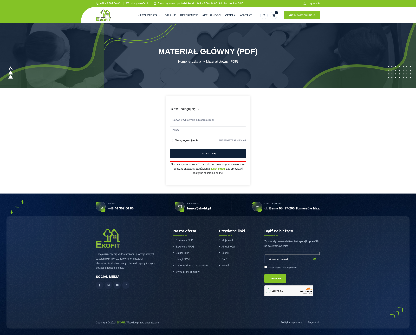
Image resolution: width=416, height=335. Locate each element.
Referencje (189, 15)
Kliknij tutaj (218, 168)
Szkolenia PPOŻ (185, 246)
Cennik (230, 15)
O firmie (170, 15)
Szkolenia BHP (184, 240)
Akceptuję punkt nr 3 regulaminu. (282, 267)
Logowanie (313, 3)
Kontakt (246, 15)
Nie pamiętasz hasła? (232, 140)
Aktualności (211, 15)
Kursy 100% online (301, 15)
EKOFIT (121, 322)
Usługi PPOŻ (183, 259)
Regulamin (314, 322)
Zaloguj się (208, 153)
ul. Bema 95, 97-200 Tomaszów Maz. (292, 208)
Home (182, 61)
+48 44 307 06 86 (110, 3)
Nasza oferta (148, 15)
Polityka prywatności (293, 322)
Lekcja (196, 61)
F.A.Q (224, 259)
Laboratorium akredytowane (192, 265)
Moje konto (227, 240)
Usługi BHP (182, 253)
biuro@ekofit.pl (139, 3)
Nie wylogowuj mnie (186, 140)
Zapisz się (275, 278)
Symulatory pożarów (188, 271)
